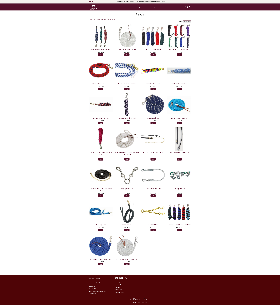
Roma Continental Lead (101, 118)
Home (119, 7)
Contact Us (160, 7)
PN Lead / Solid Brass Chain (153, 152)
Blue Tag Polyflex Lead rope (126, 84)
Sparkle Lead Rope (153, 118)
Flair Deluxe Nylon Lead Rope (179, 49)
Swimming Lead (126, 225)
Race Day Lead (101, 225)
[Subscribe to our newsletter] (92, 1)
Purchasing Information (140, 7)
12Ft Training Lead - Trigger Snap (100, 259)
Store (123, 7)
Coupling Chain (153, 225)
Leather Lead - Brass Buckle (179, 152)
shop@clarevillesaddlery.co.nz (98, 291)
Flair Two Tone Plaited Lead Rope (179, 225)
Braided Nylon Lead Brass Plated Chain (101, 189)
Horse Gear (100, 19)
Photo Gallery (151, 7)
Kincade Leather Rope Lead (100, 49)
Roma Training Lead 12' (179, 118)
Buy (101, 54)
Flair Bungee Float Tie (153, 189)
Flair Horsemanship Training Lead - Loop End (127, 153)
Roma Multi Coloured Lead (179, 84)
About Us (129, 7)
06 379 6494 (94, 293)
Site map (148, 298)
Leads (113, 19)
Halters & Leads (107, 19)
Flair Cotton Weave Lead (100, 84)
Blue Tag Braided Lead (153, 49)
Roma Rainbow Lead (153, 84)
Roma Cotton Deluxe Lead (127, 118)
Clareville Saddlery (140, 298)
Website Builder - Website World (140, 302)
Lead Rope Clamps (179, 189)
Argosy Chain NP (127, 189)
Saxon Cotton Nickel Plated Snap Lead (101, 153)
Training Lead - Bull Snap (127, 49)
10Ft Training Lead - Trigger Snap (127, 259)
